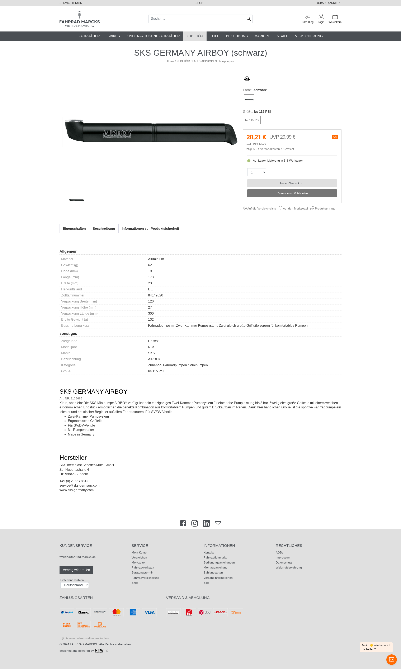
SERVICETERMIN (71, 3)
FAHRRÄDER (89, 36)
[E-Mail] (218, 524)
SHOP (199, 3)
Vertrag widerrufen (76, 570)
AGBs (279, 552)
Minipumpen (226, 61)
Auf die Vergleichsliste (261, 208)
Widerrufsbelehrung (289, 567)
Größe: (248, 111)
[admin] (107, 650)
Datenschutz (284, 562)
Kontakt (209, 552)
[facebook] (183, 524)
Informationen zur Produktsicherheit (150, 228)
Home (170, 61)
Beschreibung (104, 228)
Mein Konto (139, 552)
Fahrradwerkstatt (143, 567)
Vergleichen (139, 557)
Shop (135, 582)
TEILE (214, 36)
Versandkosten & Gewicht (277, 149)
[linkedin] (206, 524)
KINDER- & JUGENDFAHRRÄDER (153, 36)
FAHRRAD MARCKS (83, 644)
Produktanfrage (324, 208)
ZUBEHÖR (195, 36)
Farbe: (248, 90)
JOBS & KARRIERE (329, 3)
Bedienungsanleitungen (219, 562)
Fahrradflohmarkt (215, 557)
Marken (262, 36)
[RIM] (151, 132)
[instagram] (194, 524)
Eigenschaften (74, 228)
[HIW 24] (99, 650)
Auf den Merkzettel (295, 208)
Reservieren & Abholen (292, 193)
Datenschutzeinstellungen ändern (87, 638)
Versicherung (309, 36)
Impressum (283, 557)
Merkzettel (138, 562)
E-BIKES (113, 36)
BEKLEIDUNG (237, 36)
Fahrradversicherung (145, 577)
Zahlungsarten (213, 572)
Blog (206, 582)
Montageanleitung (215, 567)
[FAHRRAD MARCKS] (80, 18)
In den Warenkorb (292, 183)
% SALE (282, 36)
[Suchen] (249, 19)
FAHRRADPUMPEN (204, 61)
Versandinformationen (218, 577)
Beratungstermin (143, 572)
